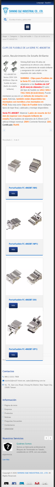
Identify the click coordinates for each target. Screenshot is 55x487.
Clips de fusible (25, 36)
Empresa (8, 409)
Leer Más (6, 460)
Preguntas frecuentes (13, 421)
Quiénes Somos (24, 443)
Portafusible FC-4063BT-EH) (22, 299)
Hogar (5, 36)
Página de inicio (10, 405)
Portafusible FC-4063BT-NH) (23, 187)
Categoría (13, 36)
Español (48, 3)
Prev (46, 438)
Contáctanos (9, 425)
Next (50, 438)
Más (13, 193)
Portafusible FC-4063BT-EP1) (23, 349)
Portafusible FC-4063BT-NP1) (23, 243)
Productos (8, 413)
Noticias (7, 417)
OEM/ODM (8, 429)
